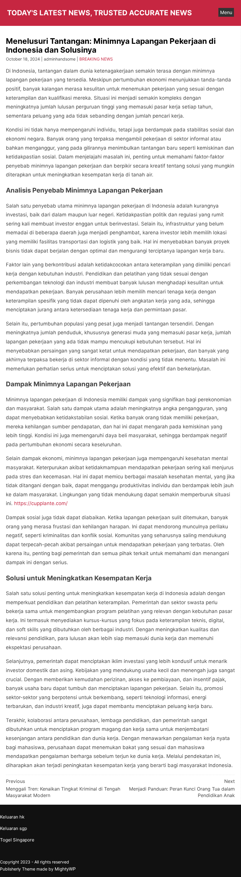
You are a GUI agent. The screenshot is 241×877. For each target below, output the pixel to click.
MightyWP (65, 869)
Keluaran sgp (13, 828)
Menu (226, 12)
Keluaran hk (12, 817)
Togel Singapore (17, 840)
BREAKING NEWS (96, 58)
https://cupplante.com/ (41, 503)
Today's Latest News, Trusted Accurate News (99, 13)
